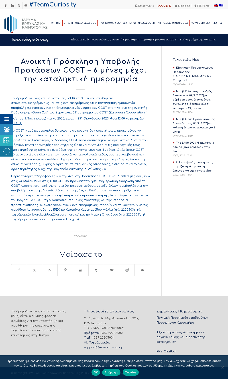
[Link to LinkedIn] (12, 5)
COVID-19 (165, 5)
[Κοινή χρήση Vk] (111, 270)
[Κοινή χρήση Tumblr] (96, 270)
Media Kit (183, 5)
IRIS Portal (203, 5)
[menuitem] (145, 5)
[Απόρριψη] (222, 367)
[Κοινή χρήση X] (34, 270)
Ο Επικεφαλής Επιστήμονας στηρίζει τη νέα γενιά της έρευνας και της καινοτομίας (193, 166)
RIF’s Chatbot (167, 351)
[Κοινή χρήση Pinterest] (65, 270)
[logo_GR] (32, 22)
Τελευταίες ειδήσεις (29, 40)
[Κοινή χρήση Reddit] (126, 270)
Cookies (130, 372)
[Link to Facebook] (5, 5)
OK (96, 372)
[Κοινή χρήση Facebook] (19, 270)
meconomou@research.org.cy (55, 219)
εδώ (139, 176)
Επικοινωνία (146, 5)
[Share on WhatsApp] (49, 270)
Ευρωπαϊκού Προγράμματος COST (81, 112)
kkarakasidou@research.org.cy (55, 214)
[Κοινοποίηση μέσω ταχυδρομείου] (142, 270)
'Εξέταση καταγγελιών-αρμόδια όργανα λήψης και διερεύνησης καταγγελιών (181, 337)
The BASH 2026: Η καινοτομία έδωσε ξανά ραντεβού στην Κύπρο (193, 147)
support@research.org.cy (103, 347)
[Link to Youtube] (25, 5)
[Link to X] (19, 5)
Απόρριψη (111, 372)
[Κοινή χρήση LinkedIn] (80, 270)
